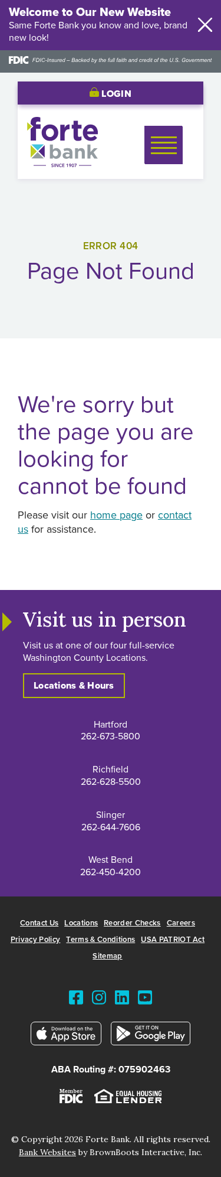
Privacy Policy (36, 940)
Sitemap (107, 956)
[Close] (205, 25)
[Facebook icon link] (76, 1000)
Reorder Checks (132, 923)
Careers (181, 923)
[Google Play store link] (151, 1036)
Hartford (110, 724)
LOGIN (115, 94)
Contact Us (39, 923)
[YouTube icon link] (145, 1000)
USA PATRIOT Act (172, 940)
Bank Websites (47, 1152)
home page (116, 515)
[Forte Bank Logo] (62, 164)
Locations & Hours (74, 685)
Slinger (110, 815)
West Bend (110, 860)
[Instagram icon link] (99, 1000)
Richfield (110, 769)
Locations (81, 923)
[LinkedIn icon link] (122, 1000)
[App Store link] (66, 1036)
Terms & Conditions (100, 940)
